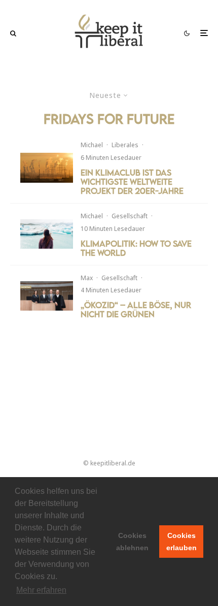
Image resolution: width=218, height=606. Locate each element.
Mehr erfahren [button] (41, 590)
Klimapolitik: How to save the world (136, 248)
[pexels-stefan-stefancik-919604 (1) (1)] (46, 234)
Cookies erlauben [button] (181, 541)
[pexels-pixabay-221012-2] (46, 168)
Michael (92, 145)
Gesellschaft (130, 216)
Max (87, 278)
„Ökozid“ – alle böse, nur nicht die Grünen (136, 309)
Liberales (125, 145)
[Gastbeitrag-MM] (46, 296)
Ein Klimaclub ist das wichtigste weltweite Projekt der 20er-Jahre (132, 181)
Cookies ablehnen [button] (132, 541)
